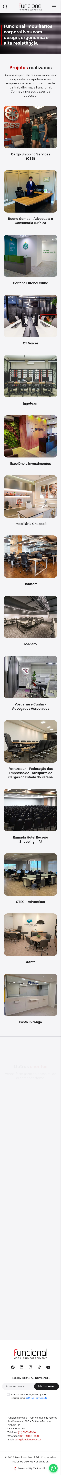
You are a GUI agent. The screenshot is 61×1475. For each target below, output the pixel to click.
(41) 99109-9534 (29, 1436)
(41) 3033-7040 (27, 1432)
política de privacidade (36, 1398)
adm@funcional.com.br (28, 1439)
